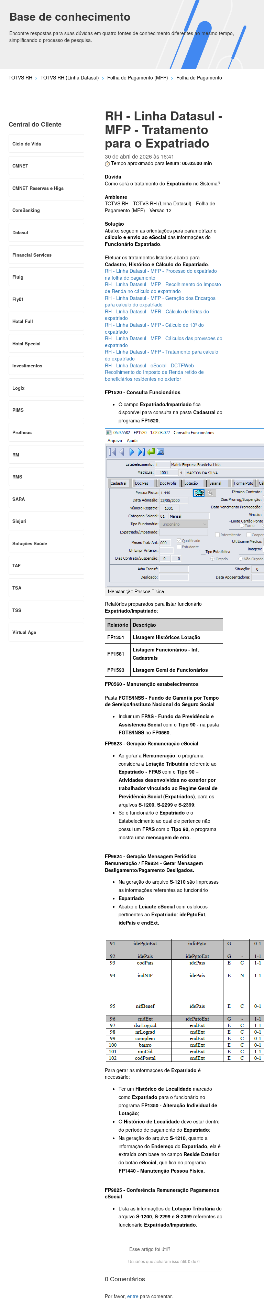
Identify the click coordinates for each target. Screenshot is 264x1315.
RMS (17, 476)
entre (133, 1296)
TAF (16, 565)
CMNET (20, 165)
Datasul (20, 232)
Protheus (22, 432)
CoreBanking (26, 210)
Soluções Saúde (29, 543)
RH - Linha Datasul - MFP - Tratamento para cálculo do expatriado (161, 355)
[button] (179, 1249)
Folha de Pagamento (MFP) (137, 77)
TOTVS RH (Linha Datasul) (70, 77)
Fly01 (18, 299)
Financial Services (32, 254)
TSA (16, 587)
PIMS (18, 410)
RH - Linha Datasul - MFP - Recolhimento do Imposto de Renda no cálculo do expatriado (163, 287)
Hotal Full (22, 321)
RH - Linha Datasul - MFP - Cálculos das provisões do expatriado (163, 341)
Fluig (17, 276)
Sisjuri (19, 521)
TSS (16, 610)
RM (15, 454)
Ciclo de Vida (26, 143)
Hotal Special (26, 343)
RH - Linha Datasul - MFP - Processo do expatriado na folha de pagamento (161, 274)
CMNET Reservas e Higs (38, 188)
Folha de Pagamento (199, 77)
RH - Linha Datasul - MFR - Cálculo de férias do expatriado (157, 315)
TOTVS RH (20, 77)
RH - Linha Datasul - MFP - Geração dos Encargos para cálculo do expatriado (160, 301)
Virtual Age (24, 632)
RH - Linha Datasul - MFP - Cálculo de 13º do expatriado (154, 328)
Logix (18, 388)
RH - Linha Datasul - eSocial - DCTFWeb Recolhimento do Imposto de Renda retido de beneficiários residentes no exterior (154, 372)
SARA (18, 499)
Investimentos (27, 365)
